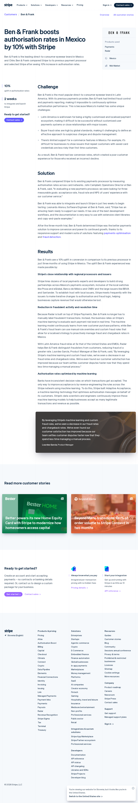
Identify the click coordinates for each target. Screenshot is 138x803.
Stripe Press (110, 698)
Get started (12, 594)
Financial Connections (48, 677)
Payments (42, 703)
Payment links (44, 699)
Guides (108, 635)
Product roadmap (113, 687)
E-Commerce (77, 650)
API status (76, 762)
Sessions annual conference (118, 650)
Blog (107, 643)
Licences (109, 665)
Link (40, 692)
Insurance (75, 703)
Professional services (81, 714)
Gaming (74, 696)
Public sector (77, 718)
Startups (75, 639)
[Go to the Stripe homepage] (8, 631)
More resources (112, 676)
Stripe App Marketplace (82, 736)
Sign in (106, 5)
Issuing (41, 688)
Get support (110, 713)
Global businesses (79, 661)
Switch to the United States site (84, 796)
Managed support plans (116, 717)
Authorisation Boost (47, 643)
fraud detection (52, 236)
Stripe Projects (78, 773)
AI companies (77, 684)
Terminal (42, 726)
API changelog (77, 766)
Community (110, 646)
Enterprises (76, 635)
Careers (108, 691)
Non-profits (76, 711)
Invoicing (42, 684)
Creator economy (79, 688)
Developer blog (78, 777)
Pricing (80, 5)
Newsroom (110, 694)
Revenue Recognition (48, 714)
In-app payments (79, 665)
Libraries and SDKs (80, 770)
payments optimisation (117, 233)
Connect (42, 661)
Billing (40, 646)
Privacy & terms (112, 654)
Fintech (74, 692)
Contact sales (123, 5)
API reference (111, 591)
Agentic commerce (80, 643)
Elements (42, 673)
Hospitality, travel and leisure (84, 699)
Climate (41, 658)
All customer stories (123, 14)
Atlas (40, 639)
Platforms (75, 677)
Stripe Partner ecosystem (83, 740)
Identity (41, 680)
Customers (10, 14)
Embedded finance (80, 654)
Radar (40, 711)
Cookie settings (112, 672)
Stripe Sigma (44, 718)
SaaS (73, 680)
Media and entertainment (83, 707)
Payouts (41, 707)
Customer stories (113, 639)
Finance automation (80, 658)
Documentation (78, 754)
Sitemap (108, 668)
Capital (41, 650)
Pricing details (78, 587)
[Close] (133, 789)
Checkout (42, 654)
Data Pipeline (44, 669)
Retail (73, 722)
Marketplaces (77, 669)
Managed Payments (47, 696)
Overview (104, 14)
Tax (39, 722)
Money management (80, 673)
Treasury (42, 730)
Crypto (41, 665)
